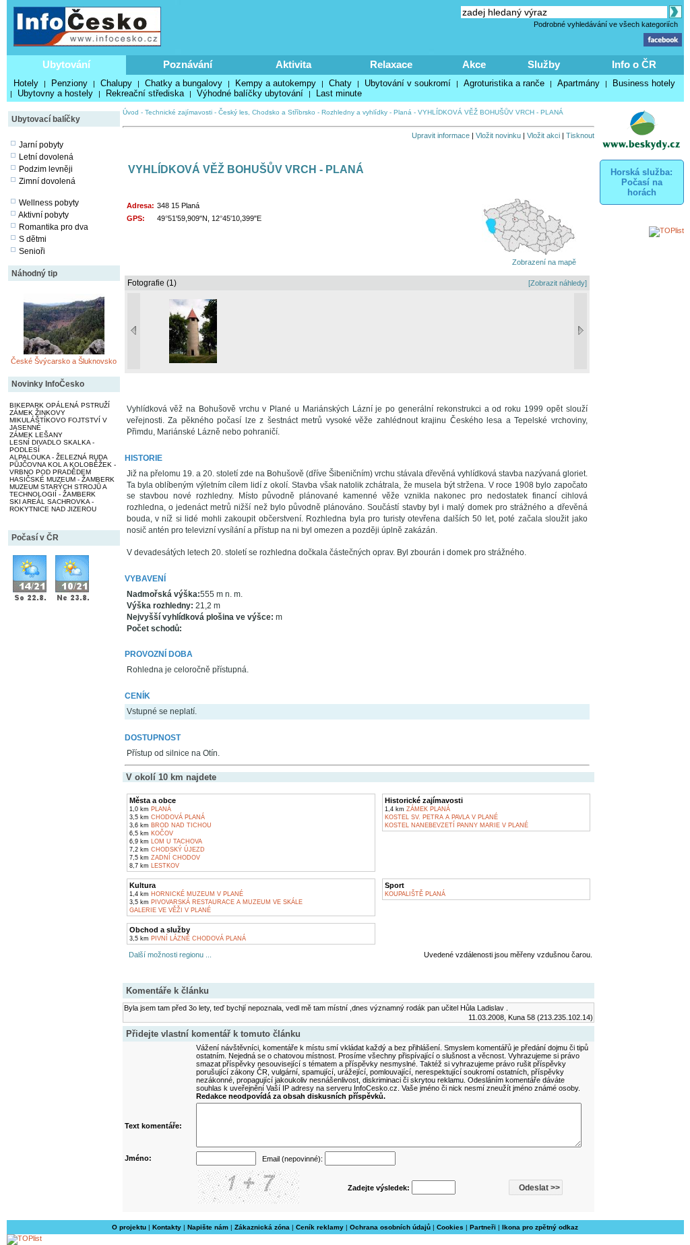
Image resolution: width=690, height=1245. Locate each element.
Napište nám (207, 1227)
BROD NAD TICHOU (170, 825)
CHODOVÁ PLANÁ (167, 817)
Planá (403, 112)
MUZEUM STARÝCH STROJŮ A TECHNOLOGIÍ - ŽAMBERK (57, 490)
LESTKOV (154, 865)
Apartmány (578, 83)
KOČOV (151, 833)
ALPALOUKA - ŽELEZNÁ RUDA (58, 457)
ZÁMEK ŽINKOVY (37, 412)
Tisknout (580, 135)
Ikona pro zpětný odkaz (540, 1227)
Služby (544, 64)
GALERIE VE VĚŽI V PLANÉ (170, 910)
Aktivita (293, 64)
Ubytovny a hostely (55, 93)
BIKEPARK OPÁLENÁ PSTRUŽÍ (59, 405)
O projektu (129, 1227)
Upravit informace (441, 135)
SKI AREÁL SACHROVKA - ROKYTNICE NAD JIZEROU (52, 505)
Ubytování (66, 64)
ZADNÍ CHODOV (164, 857)
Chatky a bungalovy (183, 83)
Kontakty (166, 1227)
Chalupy (116, 83)
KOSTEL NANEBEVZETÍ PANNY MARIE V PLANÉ (456, 825)
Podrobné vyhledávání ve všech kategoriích (606, 24)
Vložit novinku (498, 135)
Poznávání (187, 64)
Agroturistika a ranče (504, 83)
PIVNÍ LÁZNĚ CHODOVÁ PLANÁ (187, 938)
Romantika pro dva (53, 227)
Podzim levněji (46, 169)
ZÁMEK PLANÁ (417, 809)
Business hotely (644, 83)
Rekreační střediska (145, 93)
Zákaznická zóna (262, 1227)
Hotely (25, 83)
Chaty (340, 83)
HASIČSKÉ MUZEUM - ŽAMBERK (62, 479)
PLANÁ (150, 809)
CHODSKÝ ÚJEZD (167, 849)
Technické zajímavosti (178, 112)
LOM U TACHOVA (165, 841)
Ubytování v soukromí (408, 83)
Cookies (450, 1227)
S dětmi (32, 239)
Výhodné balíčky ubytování (250, 93)
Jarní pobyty (41, 145)
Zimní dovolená (47, 181)
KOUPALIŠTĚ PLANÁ (415, 894)
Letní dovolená (46, 157)
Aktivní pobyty (43, 215)
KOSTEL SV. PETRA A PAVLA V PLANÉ (441, 817)
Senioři (32, 251)
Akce (474, 64)
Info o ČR (634, 64)
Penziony (69, 83)
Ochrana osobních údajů (390, 1227)
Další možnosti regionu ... (168, 955)
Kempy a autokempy (275, 83)
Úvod (131, 112)
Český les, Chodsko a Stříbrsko (266, 112)
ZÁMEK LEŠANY (36, 435)
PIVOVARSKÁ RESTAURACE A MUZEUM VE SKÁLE (216, 902)
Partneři (483, 1227)
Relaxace (391, 64)
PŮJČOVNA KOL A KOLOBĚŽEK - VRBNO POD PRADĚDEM (62, 468)
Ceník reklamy (320, 1227)
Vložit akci (543, 135)
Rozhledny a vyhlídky (354, 112)
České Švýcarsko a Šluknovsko (64, 361)
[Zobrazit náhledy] (557, 283)
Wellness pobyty (49, 203)
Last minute (339, 93)
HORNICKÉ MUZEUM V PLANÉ (186, 894)
